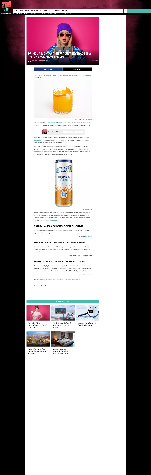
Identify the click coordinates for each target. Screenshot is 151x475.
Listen (27, 10)
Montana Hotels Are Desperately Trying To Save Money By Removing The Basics (61, 351)
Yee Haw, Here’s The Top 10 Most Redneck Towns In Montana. (62, 325)
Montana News (44, 285)
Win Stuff (38, 10)
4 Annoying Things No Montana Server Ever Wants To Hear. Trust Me (38, 325)
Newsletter (47, 10)
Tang (59, 123)
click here (55, 220)
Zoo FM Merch (56, 10)
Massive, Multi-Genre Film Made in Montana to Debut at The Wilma (37, 351)
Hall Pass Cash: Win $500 (22, 13)
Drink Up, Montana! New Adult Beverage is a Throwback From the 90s (59, 279)
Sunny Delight (51, 123)
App (32, 10)
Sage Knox (89, 236)
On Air (21, 10)
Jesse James (34, 60)
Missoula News (42, 13)
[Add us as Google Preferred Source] (121, 11)
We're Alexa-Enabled (65, 13)
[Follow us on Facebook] (125, 11)
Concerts (33, 13)
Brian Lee (89, 275)
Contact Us (65, 10)
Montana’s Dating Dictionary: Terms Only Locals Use (87, 324)
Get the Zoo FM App (53, 13)
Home (15, 10)
